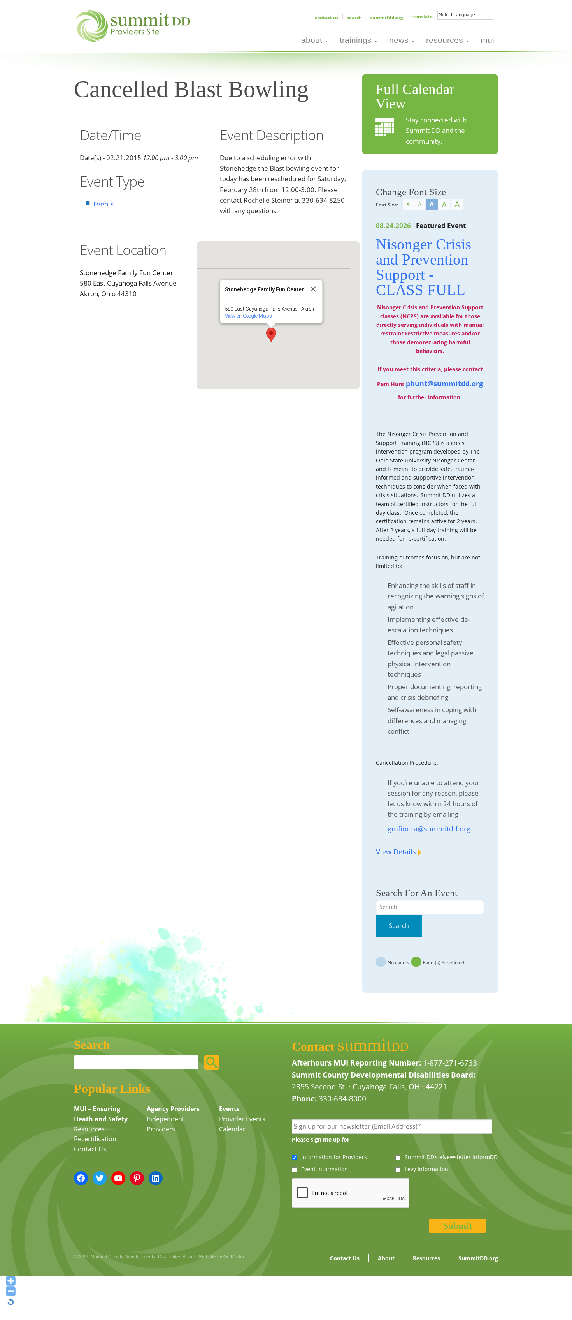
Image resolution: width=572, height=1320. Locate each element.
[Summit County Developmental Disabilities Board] (134, 25)
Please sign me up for (320, 1139)
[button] (271, 335)
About (386, 1258)
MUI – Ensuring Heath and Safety (101, 1114)
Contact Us (327, 17)
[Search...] (211, 1062)
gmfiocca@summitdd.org (429, 828)
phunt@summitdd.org (444, 383)
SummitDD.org (386, 17)
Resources (89, 1129)
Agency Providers (173, 1109)
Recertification (95, 1139)
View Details (396, 851)
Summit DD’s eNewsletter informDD (451, 1157)
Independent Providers (165, 1124)
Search (354, 17)
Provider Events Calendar (242, 1124)
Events (103, 203)
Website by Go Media (221, 1257)
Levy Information (426, 1169)
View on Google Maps (248, 316)
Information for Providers (334, 1157)
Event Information (324, 1169)
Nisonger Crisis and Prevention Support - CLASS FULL (423, 267)
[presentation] (351, 1193)
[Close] (313, 289)
